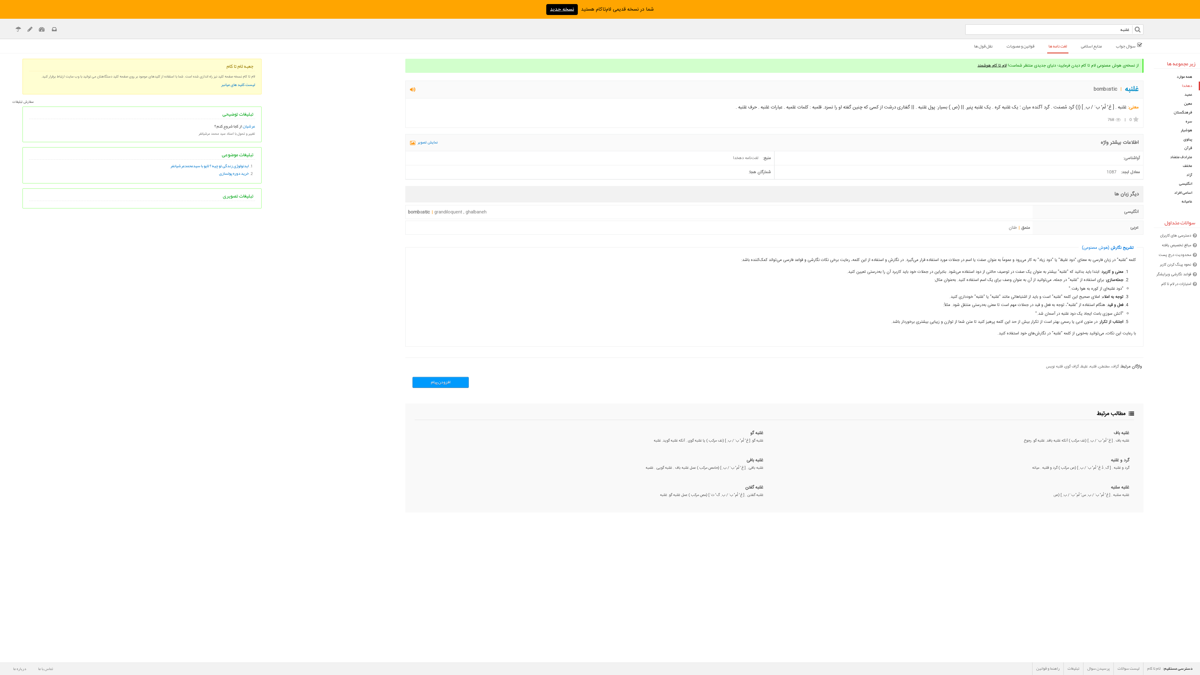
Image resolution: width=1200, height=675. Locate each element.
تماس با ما (45, 669)
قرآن (1188, 148)
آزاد (1189, 175)
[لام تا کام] (54, 30)
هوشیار (1186, 130)
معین (1188, 104)
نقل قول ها (983, 46)
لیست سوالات (1128, 668)
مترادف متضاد (1181, 157)
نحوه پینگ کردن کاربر (1175, 265)
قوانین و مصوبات (1020, 46)
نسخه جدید (562, 9)
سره (1189, 121)
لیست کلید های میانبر (238, 85)
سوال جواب (1126, 46)
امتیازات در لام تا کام (1176, 284)
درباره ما (19, 669)
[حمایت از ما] (18, 30)
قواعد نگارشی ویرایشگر (1174, 274)
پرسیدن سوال (1098, 668)
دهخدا (1187, 86)
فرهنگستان (1183, 112)
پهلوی (1187, 139)
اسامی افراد (1183, 193)
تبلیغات (1073, 668)
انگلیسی (1185, 184)
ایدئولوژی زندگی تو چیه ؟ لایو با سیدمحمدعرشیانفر (209, 166)
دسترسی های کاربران (1175, 235)
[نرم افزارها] (29, 30)
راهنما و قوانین (1048, 668)
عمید (1188, 94)
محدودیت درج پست (1175, 255)
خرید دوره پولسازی (234, 173)
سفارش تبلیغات (23, 102)
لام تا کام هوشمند (992, 65)
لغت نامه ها (1057, 46)
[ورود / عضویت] (41, 30)
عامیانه (1187, 201)
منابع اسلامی (1091, 46)
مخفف (1187, 166)
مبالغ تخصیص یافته (1176, 245)
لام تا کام (1154, 668)
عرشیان (249, 126)
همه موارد (1184, 77)
